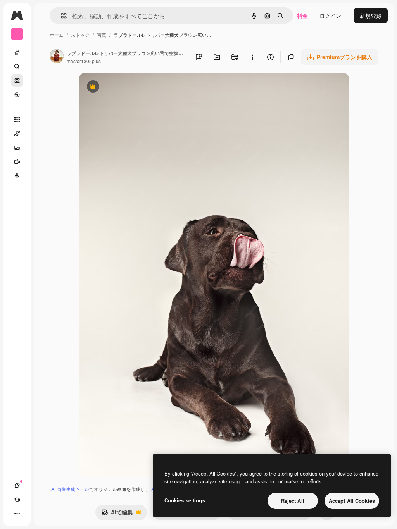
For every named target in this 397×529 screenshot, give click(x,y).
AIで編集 (117, 514)
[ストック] (17, 80)
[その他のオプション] (252, 57)
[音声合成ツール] (17, 175)
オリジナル (132, 87)
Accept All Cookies (352, 500)
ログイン (330, 15)
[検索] (17, 66)
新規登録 (370, 15)
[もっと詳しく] (17, 94)
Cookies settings (184, 500)
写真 (101, 34)
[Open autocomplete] (60, 16)
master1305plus (84, 61)
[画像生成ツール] (17, 147)
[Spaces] (17, 133)
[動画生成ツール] (17, 161)
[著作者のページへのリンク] (57, 57)
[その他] (17, 513)
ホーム (57, 34)
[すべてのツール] (17, 119)
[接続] (17, 485)
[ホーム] (17, 52)
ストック (80, 34)
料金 (302, 15)
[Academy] (17, 499)
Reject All (292, 500)
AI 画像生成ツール (70, 489)
